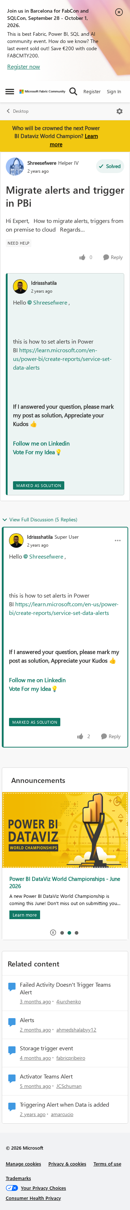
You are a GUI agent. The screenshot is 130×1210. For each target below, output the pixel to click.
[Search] (73, 91)
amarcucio (62, 1114)
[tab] (61, 932)
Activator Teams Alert (46, 1076)
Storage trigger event (46, 1048)
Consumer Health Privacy (33, 1198)
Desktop (21, 111)
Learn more (25, 915)
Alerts (27, 1020)
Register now (23, 66)
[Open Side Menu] (10, 91)
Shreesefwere (41, 162)
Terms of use (107, 1164)
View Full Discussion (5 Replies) (43, 519)
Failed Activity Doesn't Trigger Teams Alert (65, 988)
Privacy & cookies (67, 1164)
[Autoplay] (53, 932)
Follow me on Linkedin (41, 443)
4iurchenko (68, 1001)
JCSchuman (69, 1085)
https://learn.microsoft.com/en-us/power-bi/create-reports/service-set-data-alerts (62, 358)
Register (92, 91)
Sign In (114, 91)
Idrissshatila (44, 282)
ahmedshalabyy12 (76, 1029)
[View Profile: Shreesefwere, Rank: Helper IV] (15, 167)
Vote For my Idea (34, 452)
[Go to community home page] (42, 92)
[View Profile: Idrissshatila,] (20, 286)
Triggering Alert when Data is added (64, 1104)
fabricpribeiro (70, 1057)
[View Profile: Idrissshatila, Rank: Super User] (16, 540)
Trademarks (18, 1178)
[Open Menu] (119, 111)
